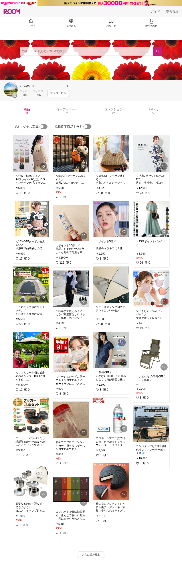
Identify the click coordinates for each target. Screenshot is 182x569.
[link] (31, 153)
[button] (11, 89)
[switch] (43, 126)
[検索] (157, 51)
